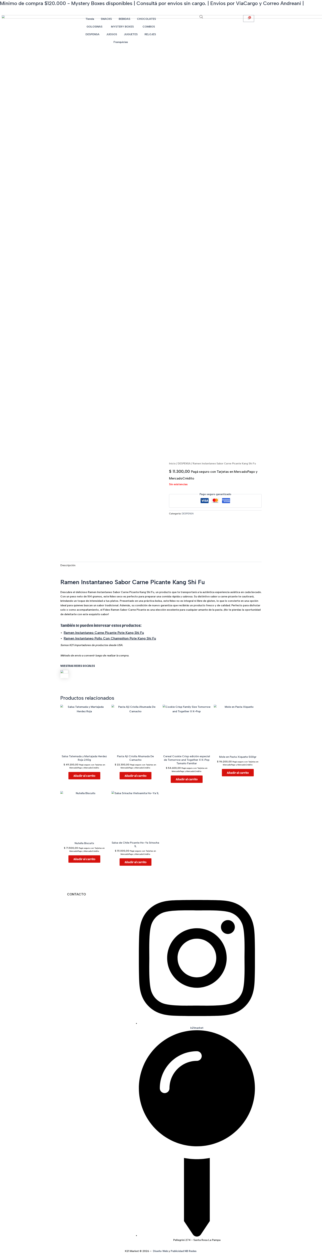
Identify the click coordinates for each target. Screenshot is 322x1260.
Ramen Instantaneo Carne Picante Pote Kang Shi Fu (104, 633)
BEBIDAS (124, 18)
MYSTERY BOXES (122, 26)
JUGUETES (131, 34)
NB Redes (190, 1251)
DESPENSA (92, 34)
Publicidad (177, 1251)
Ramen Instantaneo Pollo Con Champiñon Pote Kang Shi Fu (110, 638)
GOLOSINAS (94, 26)
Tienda (90, 18)
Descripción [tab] (67, 565)
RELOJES (150, 34)
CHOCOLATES (146, 18)
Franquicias (121, 42)
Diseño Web (160, 1251)
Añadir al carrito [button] (84, 775)
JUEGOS (111, 34)
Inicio (172, 463)
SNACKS (106, 18)
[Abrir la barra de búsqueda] (201, 16)
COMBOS (149, 26)
